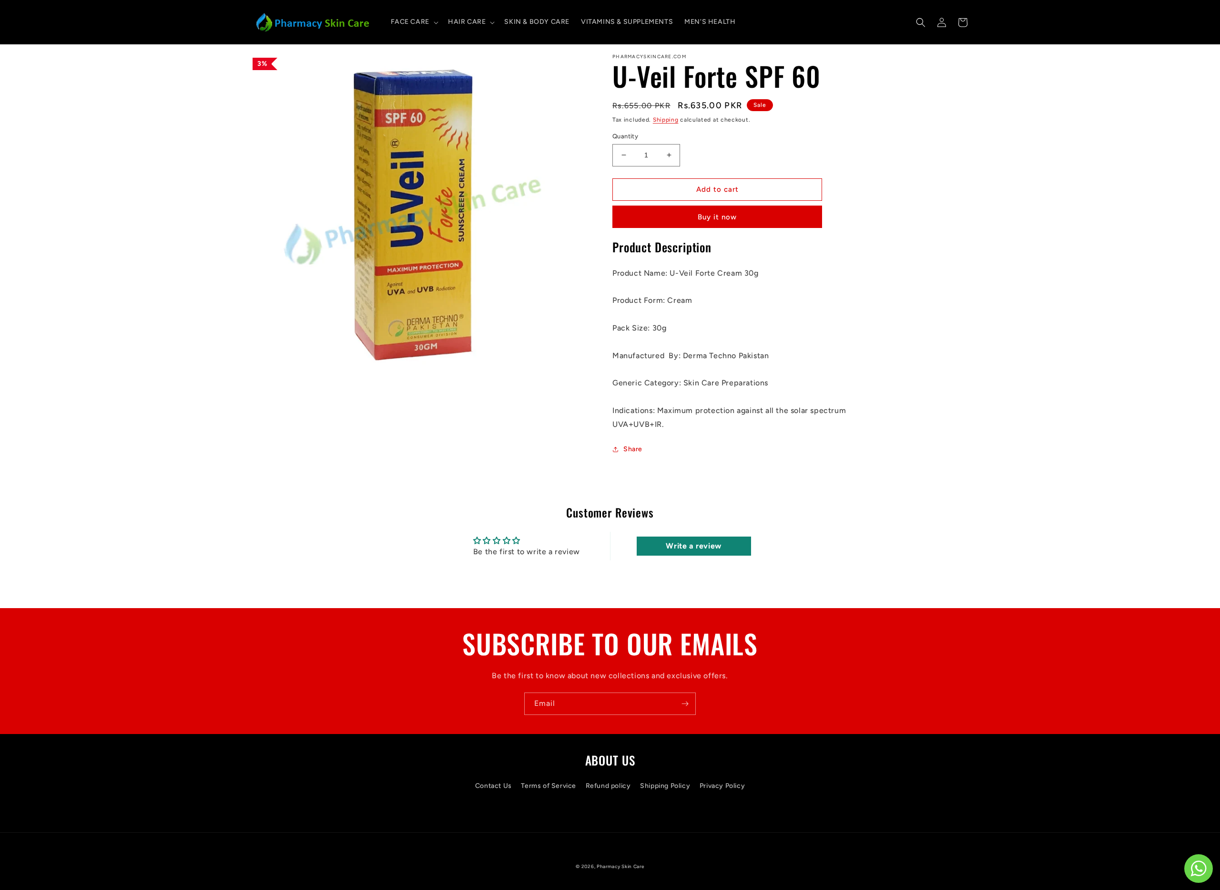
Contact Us (493, 786)
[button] (413, 22)
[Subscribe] (684, 704)
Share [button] (632, 449)
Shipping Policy (665, 786)
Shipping (666, 119)
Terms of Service (548, 786)
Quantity (625, 136)
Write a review (693, 545)
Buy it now (717, 217)
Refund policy (608, 786)
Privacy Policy (722, 786)
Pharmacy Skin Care (620, 866)
